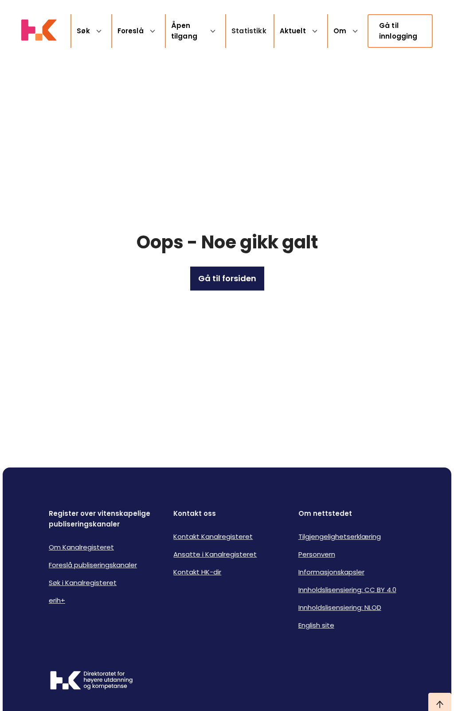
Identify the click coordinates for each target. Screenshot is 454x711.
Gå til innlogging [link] (398, 31)
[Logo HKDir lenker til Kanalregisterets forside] (38, 31)
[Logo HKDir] (91, 681)
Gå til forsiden (227, 278)
